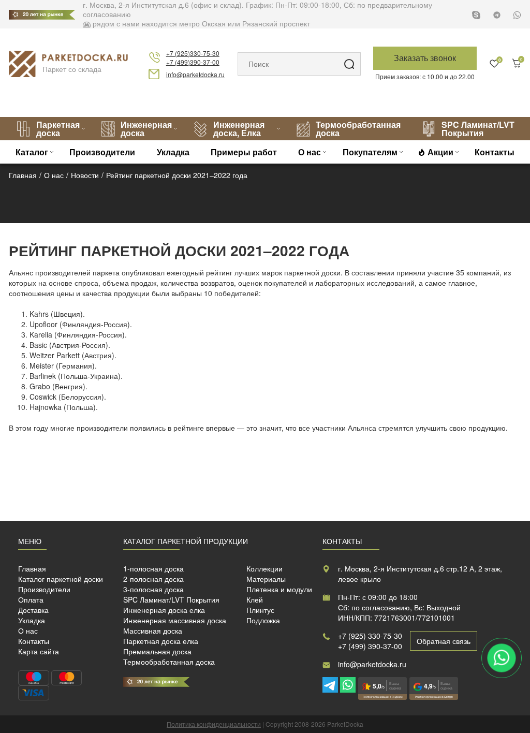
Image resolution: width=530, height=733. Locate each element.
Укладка (173, 152)
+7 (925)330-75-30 (192, 53)
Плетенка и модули (279, 589)
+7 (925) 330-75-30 (370, 636)
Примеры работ (244, 152)
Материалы (266, 579)
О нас (309, 152)
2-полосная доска (153, 579)
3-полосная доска (153, 589)
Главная (32, 568)
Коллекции (264, 568)
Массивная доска (152, 630)
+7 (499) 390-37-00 (370, 646)
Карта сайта (38, 651)
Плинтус (260, 610)
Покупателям (370, 152)
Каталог (32, 152)
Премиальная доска (157, 651)
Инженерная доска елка (164, 610)
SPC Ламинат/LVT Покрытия (477, 129)
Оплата (30, 599)
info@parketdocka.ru (195, 74)
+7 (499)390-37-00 (192, 61)
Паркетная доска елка (160, 641)
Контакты (494, 152)
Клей (254, 599)
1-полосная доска (153, 568)
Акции (440, 152)
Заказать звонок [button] (425, 58)
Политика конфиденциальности (214, 724)
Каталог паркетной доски (60, 579)
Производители (102, 152)
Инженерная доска (146, 129)
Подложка (263, 620)
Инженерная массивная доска (174, 620)
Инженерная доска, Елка (238, 129)
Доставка (33, 610)
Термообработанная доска (358, 129)
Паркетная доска (58, 129)
